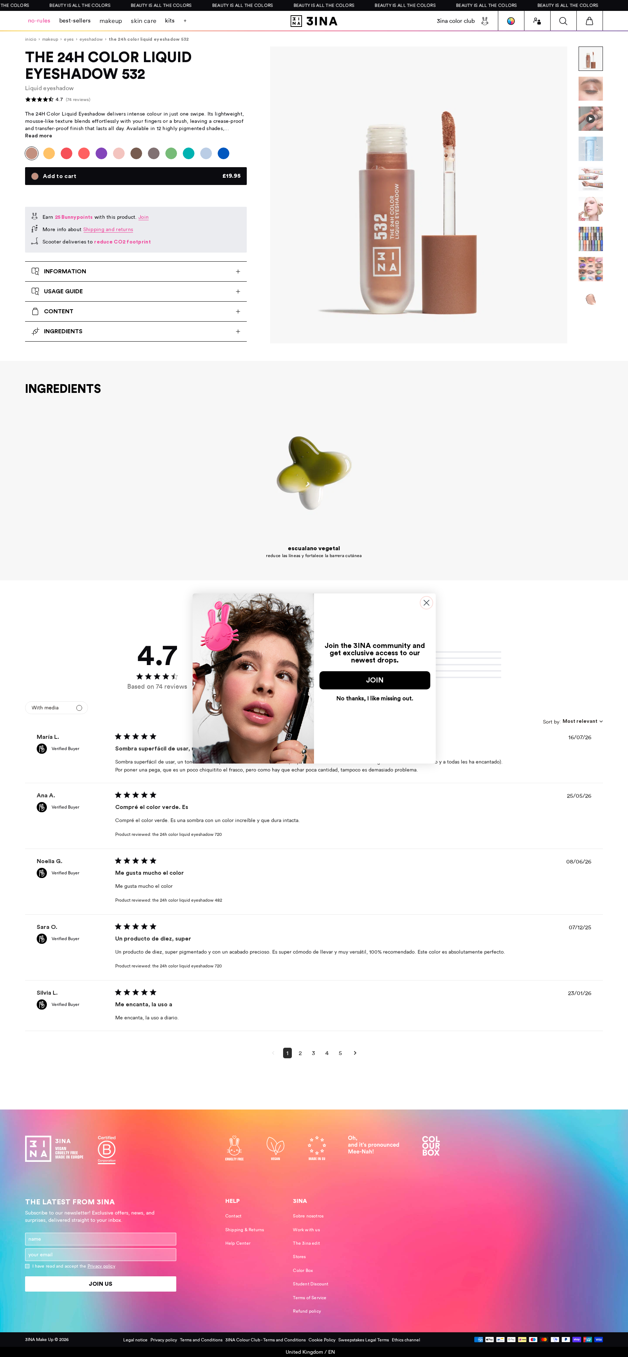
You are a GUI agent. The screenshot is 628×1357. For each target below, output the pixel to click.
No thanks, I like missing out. (375, 698)
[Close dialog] (426, 602)
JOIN (375, 680)
